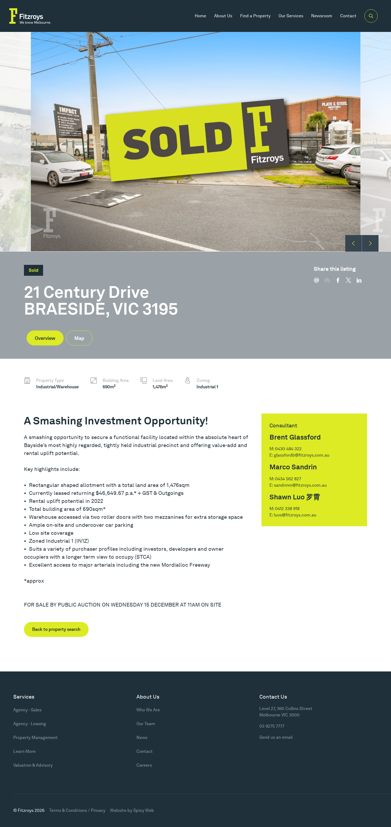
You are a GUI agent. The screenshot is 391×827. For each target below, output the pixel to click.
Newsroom (321, 15)
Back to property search (56, 629)
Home (200, 15)
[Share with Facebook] (340, 283)
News (141, 737)
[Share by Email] (319, 283)
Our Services (290, 15)
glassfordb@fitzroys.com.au (301, 455)
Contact (348, 15)
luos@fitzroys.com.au (295, 514)
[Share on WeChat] (330, 283)
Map (79, 338)
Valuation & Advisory (33, 765)
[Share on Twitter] (351, 283)
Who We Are (148, 709)
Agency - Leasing (29, 723)
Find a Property (255, 15)
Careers (144, 765)
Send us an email (276, 737)
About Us (223, 15)
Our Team (145, 723)
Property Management (35, 737)
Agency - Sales (27, 709)
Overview (45, 338)
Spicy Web (143, 810)
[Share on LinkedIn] (361, 283)
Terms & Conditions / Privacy (77, 810)
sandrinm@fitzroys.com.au (300, 485)
